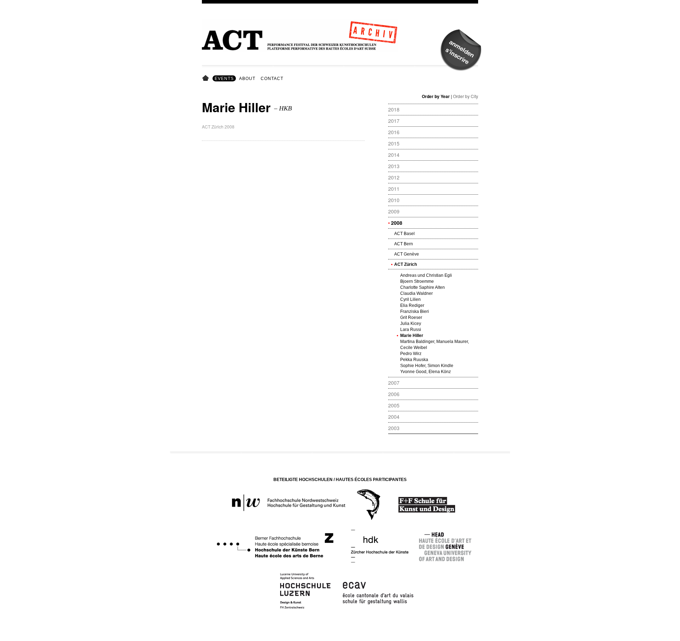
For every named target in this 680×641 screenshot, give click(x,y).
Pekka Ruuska (414, 359)
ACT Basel (404, 233)
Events (224, 78)
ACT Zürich (405, 264)
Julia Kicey (410, 323)
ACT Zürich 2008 (218, 127)
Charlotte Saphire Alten (422, 287)
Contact (272, 78)
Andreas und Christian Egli (426, 275)
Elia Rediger (412, 305)
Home (206, 78)
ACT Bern (403, 243)
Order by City (465, 96)
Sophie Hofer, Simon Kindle (426, 365)
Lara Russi (410, 329)
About (247, 78)
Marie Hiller (411, 335)
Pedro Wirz (410, 353)
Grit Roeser (411, 317)
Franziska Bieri (414, 311)
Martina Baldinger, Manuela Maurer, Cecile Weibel (434, 344)
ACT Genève (406, 254)
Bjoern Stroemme (417, 281)
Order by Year (436, 96)
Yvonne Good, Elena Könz (425, 371)
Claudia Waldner (416, 293)
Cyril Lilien (410, 299)
